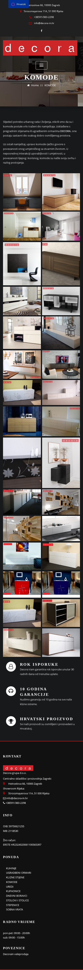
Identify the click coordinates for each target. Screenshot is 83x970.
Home (35, 85)
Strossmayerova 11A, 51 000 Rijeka (43, 11)
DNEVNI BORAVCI (16, 896)
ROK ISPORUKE (39, 664)
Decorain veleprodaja (15, 954)
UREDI (9, 886)
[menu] (18, 4)
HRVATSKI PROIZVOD (46, 719)
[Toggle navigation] (41, 65)
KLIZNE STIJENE (15, 877)
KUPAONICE (13, 891)
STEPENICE (12, 905)
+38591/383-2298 (44, 17)
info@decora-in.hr (44, 23)
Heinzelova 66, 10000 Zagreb (43, 5)
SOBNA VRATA (14, 909)
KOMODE (50, 85)
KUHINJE (11, 868)
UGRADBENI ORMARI (18, 872)
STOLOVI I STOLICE (17, 900)
